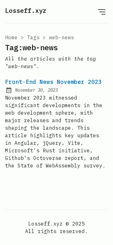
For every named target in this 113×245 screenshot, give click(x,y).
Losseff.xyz (25, 10)
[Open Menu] (101, 11)
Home (11, 37)
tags (33, 37)
